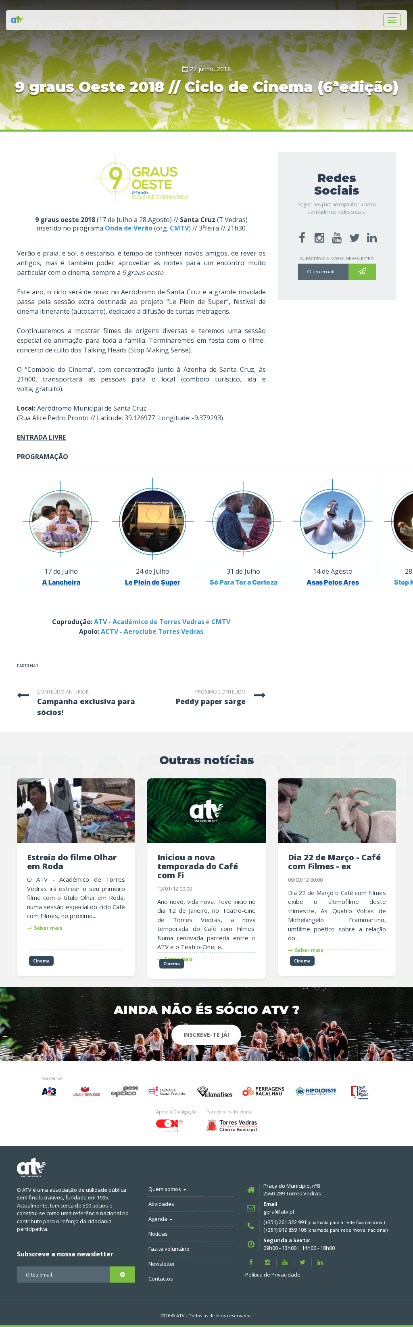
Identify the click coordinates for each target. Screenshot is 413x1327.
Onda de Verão (128, 228)
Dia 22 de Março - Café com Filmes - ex (334, 862)
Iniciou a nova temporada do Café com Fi (197, 866)
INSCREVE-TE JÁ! (206, 1034)
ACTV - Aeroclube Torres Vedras (152, 631)
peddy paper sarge (211, 701)
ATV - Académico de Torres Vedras (149, 621)
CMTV (179, 228)
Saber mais (48, 927)
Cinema (41, 961)
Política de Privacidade (272, 1274)
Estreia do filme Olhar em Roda (72, 862)
